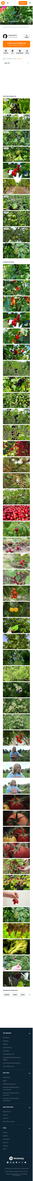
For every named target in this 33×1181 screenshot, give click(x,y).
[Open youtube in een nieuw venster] (24, 1161)
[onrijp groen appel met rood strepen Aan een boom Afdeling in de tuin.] (16, 153)
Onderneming (7, 1047)
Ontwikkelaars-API (8, 1053)
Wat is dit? (19, 58)
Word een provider (8, 1121)
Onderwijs (6, 1050)
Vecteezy (5, 1040)
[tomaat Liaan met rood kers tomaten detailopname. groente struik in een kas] (16, 737)
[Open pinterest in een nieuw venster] (16, 1161)
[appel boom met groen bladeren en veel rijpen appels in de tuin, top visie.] (16, 233)
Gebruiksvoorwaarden (11, 1173)
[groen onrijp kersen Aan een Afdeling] (16, 464)
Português (6, 1138)
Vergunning (6, 1076)
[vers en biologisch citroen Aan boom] (16, 624)
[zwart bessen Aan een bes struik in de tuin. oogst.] (16, 271)
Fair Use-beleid (16, 1174)
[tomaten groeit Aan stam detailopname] (16, 801)
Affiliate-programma (9, 1083)
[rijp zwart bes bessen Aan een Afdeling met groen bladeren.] (16, 105)
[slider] (14, 21)
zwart (15, 994)
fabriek (6, 994)
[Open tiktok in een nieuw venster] (19, 1161)
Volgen (27, 37)
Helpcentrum (7, 1111)
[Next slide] (26, 994)
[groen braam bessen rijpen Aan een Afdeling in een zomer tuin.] (16, 250)
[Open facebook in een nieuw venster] (7, 1161)
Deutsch (5, 1141)
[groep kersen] (16, 512)
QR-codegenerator (8, 1065)
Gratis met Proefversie (16, 44)
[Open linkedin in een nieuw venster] (13, 1161)
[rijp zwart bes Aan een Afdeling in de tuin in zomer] (16, 137)
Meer (4, 1148)
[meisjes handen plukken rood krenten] (16, 865)
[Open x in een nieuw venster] (21, 1161)
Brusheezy (6, 1037)
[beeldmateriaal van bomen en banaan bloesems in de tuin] (16, 978)
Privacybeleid (22, 1173)
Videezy (5, 1043)
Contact (5, 1114)
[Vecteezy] (3, 3)
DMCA (5, 1080)
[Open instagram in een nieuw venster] (10, 1161)
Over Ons (6, 1117)
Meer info (7, 62)
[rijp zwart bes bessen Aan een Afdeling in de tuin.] (16, 881)
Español (5, 1135)
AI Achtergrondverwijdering (11, 1062)
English (5, 1132)
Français (5, 1145)
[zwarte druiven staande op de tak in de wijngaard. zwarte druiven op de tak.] (16, 930)
